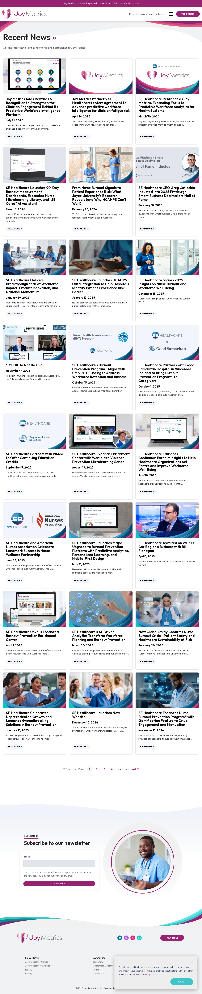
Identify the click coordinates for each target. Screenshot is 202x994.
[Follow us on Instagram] (132, 937)
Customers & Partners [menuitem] (104, 965)
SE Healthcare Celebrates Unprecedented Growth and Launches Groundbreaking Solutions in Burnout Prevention (31, 718)
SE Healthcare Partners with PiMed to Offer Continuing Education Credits (34, 458)
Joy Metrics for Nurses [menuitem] (36, 961)
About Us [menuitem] (99, 957)
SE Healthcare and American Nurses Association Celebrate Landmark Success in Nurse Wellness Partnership (30, 549)
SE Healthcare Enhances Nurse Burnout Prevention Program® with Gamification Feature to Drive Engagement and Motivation (166, 718)
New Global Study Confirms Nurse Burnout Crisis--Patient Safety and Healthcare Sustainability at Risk (166, 636)
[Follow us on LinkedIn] (119, 937)
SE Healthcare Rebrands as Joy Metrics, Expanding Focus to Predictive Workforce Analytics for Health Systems (166, 105)
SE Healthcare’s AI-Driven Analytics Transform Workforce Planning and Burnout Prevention (98, 636)
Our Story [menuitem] (98, 961)
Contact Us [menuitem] (99, 973)
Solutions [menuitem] (32, 957)
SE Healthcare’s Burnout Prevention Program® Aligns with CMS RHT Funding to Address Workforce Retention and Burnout (99, 371)
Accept (182, 981)
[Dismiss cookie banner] (192, 961)
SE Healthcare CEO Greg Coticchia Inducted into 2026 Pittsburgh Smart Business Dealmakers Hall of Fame (166, 193)
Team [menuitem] (96, 969)
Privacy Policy (149, 974)
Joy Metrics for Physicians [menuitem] (38, 965)
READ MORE (14, 136)
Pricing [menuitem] (28, 973)
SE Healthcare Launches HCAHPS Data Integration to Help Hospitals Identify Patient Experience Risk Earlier (100, 286)
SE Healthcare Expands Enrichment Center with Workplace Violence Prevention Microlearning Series (101, 458)
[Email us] (139, 937)
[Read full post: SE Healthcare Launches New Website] (100, 690)
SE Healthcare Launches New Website (96, 714)
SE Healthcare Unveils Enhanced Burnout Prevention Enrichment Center (32, 636)
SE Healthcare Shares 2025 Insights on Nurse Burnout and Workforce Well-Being (162, 284)
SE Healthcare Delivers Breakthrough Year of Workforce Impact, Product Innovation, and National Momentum (32, 286)
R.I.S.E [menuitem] (28, 969)
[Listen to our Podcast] (126, 937)
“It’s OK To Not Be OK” (24, 365)
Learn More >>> (129, 3)
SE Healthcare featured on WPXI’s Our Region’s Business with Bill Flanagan (166, 547)
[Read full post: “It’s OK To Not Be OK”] (34, 342)
